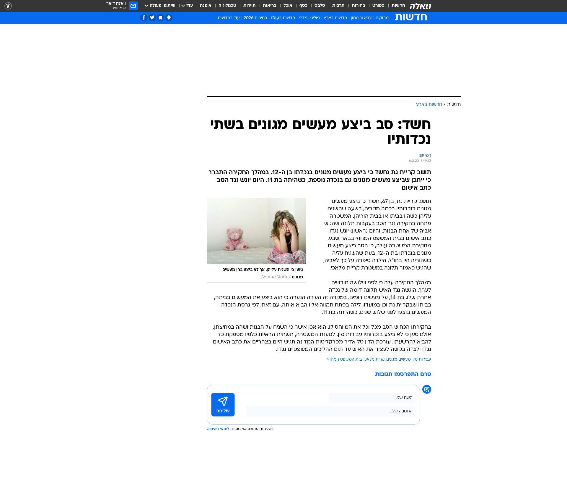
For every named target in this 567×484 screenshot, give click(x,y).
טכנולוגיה (227, 6)
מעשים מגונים (398, 360)
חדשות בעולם (283, 18)
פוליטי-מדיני (309, 18)
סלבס (320, 6)
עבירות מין (422, 360)
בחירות (358, 6)
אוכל (288, 6)
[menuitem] (394, 6)
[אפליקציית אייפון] (160, 17)
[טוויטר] (152, 17)
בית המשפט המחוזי (344, 360)
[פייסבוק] (144, 17)
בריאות (269, 6)
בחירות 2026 (255, 18)
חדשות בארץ (335, 18)
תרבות (338, 6)
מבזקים (382, 18)
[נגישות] (8, 6)
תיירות (249, 6)
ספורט (378, 6)
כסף (303, 6)
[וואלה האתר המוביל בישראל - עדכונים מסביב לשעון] (420, 6)
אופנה (205, 6)
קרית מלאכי (374, 360)
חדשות (398, 6)
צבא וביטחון (361, 18)
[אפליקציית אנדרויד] (168, 17)
